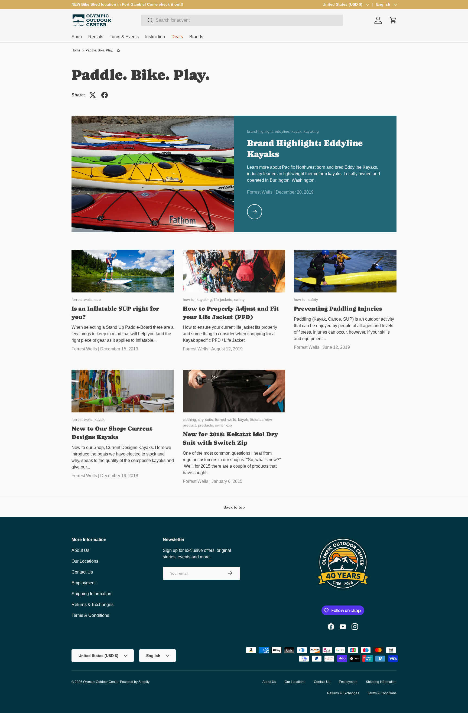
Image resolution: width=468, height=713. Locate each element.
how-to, (190, 299)
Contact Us (82, 572)
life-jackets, (224, 299)
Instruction (155, 36)
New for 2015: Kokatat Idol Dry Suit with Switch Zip (230, 438)
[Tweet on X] (93, 95)
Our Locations (85, 561)
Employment (84, 583)
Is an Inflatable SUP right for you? (115, 312)
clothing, (190, 419)
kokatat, (257, 419)
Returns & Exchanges (92, 604)
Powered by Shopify (135, 682)
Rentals (95, 36)
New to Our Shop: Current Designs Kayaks (112, 432)
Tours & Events (124, 36)
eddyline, (283, 131)
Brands (196, 36)
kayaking (311, 131)
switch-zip (223, 425)
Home (76, 50)
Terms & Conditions (90, 615)
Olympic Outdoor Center (100, 682)
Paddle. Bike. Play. (99, 50)
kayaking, (205, 299)
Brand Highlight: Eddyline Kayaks (305, 148)
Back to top (234, 507)
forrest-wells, (83, 299)
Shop (77, 36)
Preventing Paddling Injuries (338, 308)
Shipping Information (91, 593)
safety (239, 299)
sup (98, 299)
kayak (100, 419)
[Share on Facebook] (104, 95)
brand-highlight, (261, 131)
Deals (177, 36)
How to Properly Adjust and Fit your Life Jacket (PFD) (231, 312)
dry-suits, (206, 419)
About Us (80, 550)
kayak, (297, 131)
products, (206, 425)
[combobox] (242, 20)
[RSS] (118, 50)
